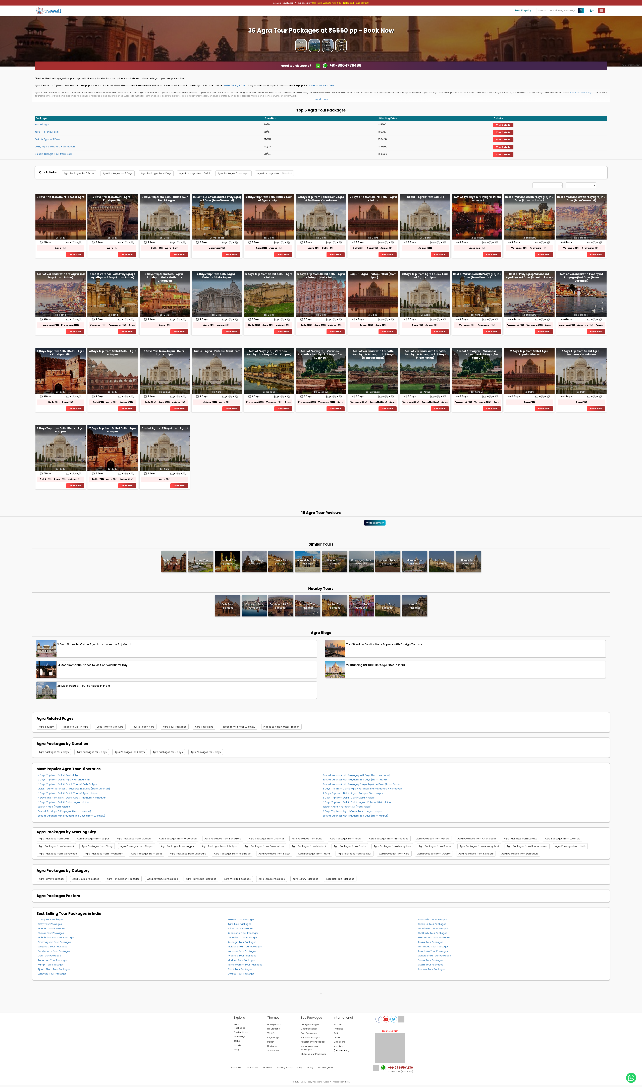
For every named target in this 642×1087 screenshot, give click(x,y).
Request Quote (321, 65)
